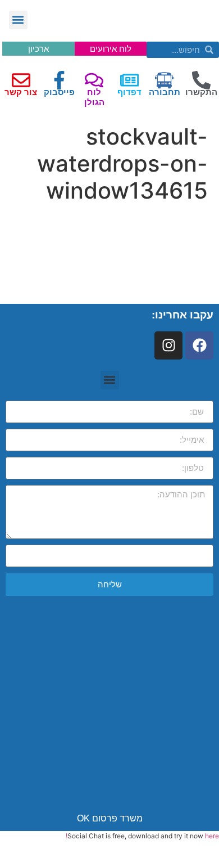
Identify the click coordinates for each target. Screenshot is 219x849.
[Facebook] (199, 345)
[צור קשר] (21, 80)
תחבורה (164, 92)
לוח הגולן (94, 97)
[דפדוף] (129, 80)
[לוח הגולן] (94, 80)
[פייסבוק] (59, 80)
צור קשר (20, 92)
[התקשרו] (201, 80)
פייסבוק (59, 92)
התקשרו (201, 92)
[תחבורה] (164, 80)
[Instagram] (168, 345)
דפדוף (129, 92)
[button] (18, 20)
